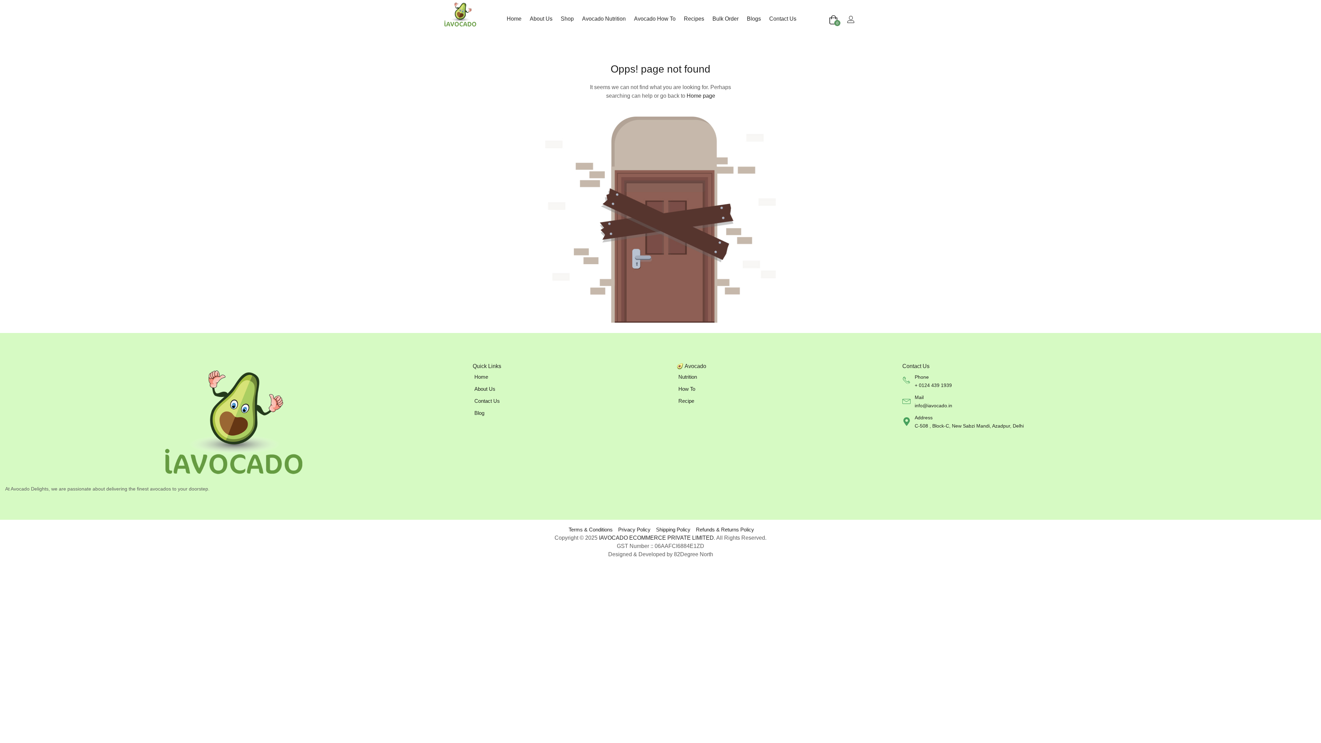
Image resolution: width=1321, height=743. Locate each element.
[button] (833, 20)
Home (514, 19)
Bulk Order (725, 19)
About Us (541, 19)
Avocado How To (655, 19)
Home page (701, 96)
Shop (567, 19)
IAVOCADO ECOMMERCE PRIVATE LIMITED (656, 538)
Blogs (754, 19)
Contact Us (782, 19)
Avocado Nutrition (604, 19)
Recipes (694, 19)
